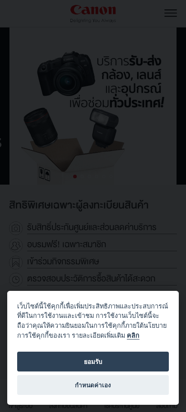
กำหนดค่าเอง (93, 385)
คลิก (133, 335)
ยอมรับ (93, 361)
